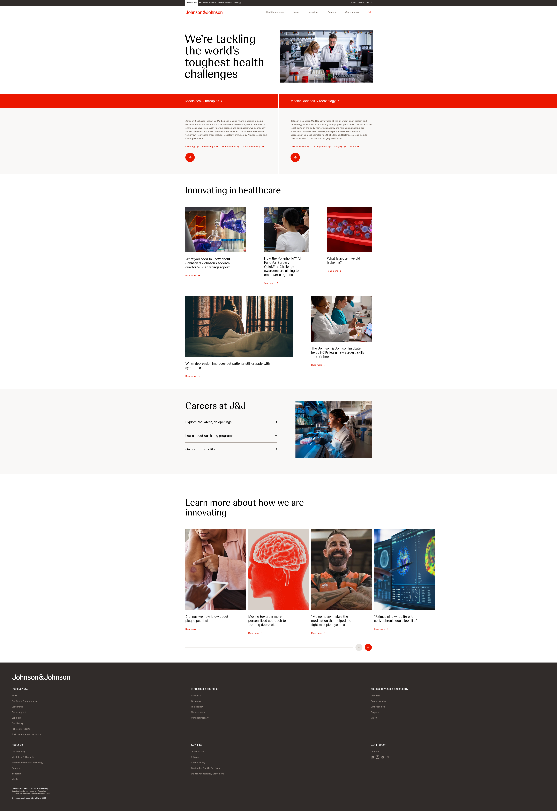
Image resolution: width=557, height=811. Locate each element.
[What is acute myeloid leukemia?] (349, 229)
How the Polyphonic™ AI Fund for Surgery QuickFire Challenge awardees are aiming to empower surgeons (282, 266)
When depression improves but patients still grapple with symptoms (227, 365)
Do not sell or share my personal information (29, 791)
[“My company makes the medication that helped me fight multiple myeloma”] (341, 569)
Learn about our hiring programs (209, 435)
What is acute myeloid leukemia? (343, 260)
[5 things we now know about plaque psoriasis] (215, 569)
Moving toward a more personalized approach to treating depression (267, 620)
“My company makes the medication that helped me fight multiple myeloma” (331, 620)
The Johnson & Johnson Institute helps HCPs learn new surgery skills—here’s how (337, 352)
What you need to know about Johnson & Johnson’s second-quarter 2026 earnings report (207, 263)
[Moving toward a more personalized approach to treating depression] (278, 569)
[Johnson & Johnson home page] (204, 12)
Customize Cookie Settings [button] (205, 768)
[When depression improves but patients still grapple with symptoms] (239, 326)
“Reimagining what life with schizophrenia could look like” (395, 618)
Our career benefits (200, 449)
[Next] (368, 647)
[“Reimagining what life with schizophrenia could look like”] (404, 569)
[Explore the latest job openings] (333, 429)
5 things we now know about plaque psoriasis (206, 618)
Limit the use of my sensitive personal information (31, 793)
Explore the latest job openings (208, 422)
